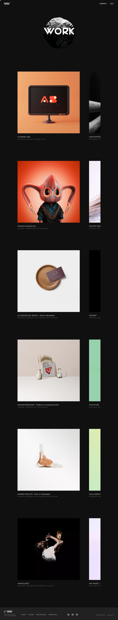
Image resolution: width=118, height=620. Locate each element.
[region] (69, 614)
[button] (111, 3)
